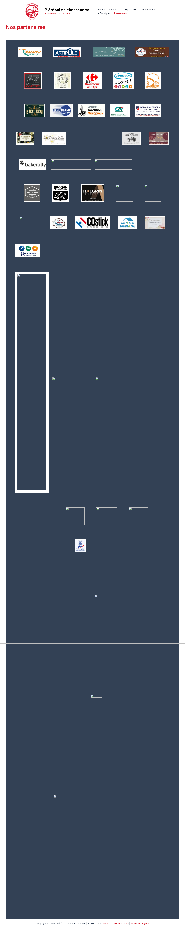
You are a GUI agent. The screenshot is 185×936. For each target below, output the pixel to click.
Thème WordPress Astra (115, 923)
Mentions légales (140, 923)
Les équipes (148, 9)
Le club (113, 9)
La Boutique (103, 13)
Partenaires (120, 13)
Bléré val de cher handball (68, 9)
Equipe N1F (131, 9)
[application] (118, 10)
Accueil (101, 9)
